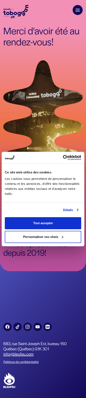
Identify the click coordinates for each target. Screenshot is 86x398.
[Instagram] (27, 327)
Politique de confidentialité (21, 361)
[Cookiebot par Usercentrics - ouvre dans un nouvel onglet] (63, 157)
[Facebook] (7, 327)
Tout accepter (43, 223)
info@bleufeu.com (18, 354)
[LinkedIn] (47, 327)
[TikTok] (17, 327)
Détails (68, 210)
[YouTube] (37, 327)
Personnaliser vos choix (40, 237)
